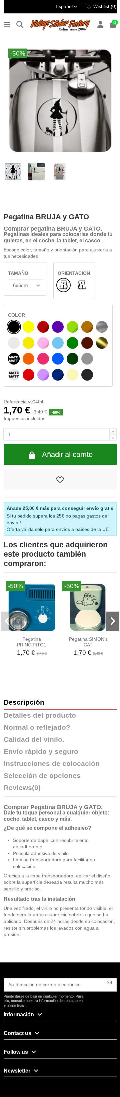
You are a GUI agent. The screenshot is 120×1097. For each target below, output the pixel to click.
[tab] (60, 789)
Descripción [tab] (24, 702)
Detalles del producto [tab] (40, 715)
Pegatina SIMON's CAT (88, 641)
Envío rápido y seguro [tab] (41, 751)
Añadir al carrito (67, 454)
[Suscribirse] (109, 982)
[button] (7, 621)
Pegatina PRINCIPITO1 (31, 641)
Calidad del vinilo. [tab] (34, 739)
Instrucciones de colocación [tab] (52, 763)
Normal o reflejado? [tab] (37, 727)
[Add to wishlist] (60, 479)
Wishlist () (104, 6)
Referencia (15, 401)
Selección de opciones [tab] (42, 775)
